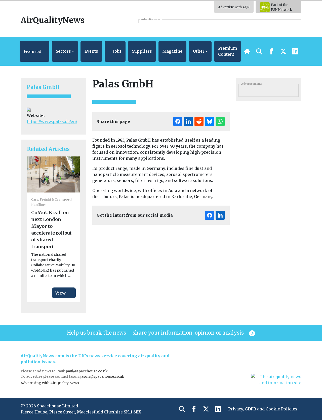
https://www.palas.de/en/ (52, 121)
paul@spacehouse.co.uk (87, 371)
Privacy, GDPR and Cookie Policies (262, 408)
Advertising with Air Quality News (50, 383)
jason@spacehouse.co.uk (102, 376)
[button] (34, 51)
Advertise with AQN (234, 7)
